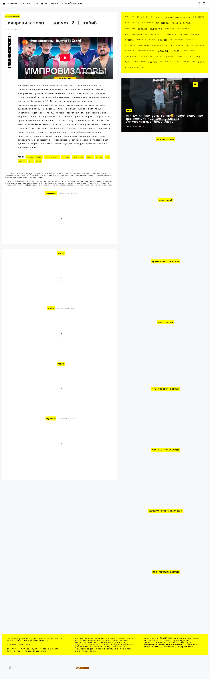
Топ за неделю (29, 649)
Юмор (38, 161)
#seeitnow (166, 638)
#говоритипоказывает (171, 644)
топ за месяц (51, 649)
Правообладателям (72, 3)
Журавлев (156, 29)
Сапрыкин (130, 51)
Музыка (129, 40)
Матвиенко (78, 157)
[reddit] (9, 66)
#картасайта (185, 647)
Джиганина (130, 28)
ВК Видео (162, 23)
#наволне (149, 644)
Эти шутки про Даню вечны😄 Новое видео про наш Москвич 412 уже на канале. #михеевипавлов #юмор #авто (164, 118)
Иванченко (183, 29)
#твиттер (169, 647)
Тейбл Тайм (188, 51)
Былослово (147, 23)
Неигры (162, 40)
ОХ (170, 40)
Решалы (200, 45)
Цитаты (189, 57)
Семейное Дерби (146, 51)
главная (12, 3)
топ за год (13, 651)
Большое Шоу (132, 23)
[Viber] (9, 54)
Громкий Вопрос (181, 23)
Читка (135, 62)
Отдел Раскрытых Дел (185, 39)
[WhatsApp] (9, 58)
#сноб (191, 644)
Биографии (198, 17)
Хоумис (179, 56)
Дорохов (143, 29)
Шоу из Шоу (165, 62)
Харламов (169, 57)
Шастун (22, 161)
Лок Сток (184, 34)
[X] (9, 50)
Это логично (189, 62)
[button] (199, 3)
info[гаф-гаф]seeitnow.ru (32, 640)
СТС (107, 157)
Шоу (31, 161)
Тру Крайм (131, 57)
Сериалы (163, 51)
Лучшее (65, 157)
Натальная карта (146, 40)
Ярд (143, 67)
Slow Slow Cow (145, 17)
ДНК (195, 22)
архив (44, 3)
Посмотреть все (68, 193)
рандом (54, 3)
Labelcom (129, 17)
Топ (36, 3)
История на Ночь (153, 34)
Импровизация (52, 157)
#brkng (184, 642)
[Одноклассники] (9, 42)
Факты (158, 57)
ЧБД (198, 57)
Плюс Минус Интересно (150, 45)
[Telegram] (9, 46)
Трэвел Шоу (145, 57)
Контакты (170, 34)
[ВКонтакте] (9, 38)
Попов (99, 157)
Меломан (195, 34)
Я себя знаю (132, 68)
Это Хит (176, 61)
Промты (179, 45)
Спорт (176, 51)
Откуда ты (130, 45)
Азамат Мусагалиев (177, 17)
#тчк (157, 647)
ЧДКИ (127, 62)
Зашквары (170, 29)
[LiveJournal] (9, 62)
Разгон (189, 45)
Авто (159, 17)
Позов (90, 157)
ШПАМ (143, 62)
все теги (25, 3)
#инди (147, 647)
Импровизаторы (12, 16)
